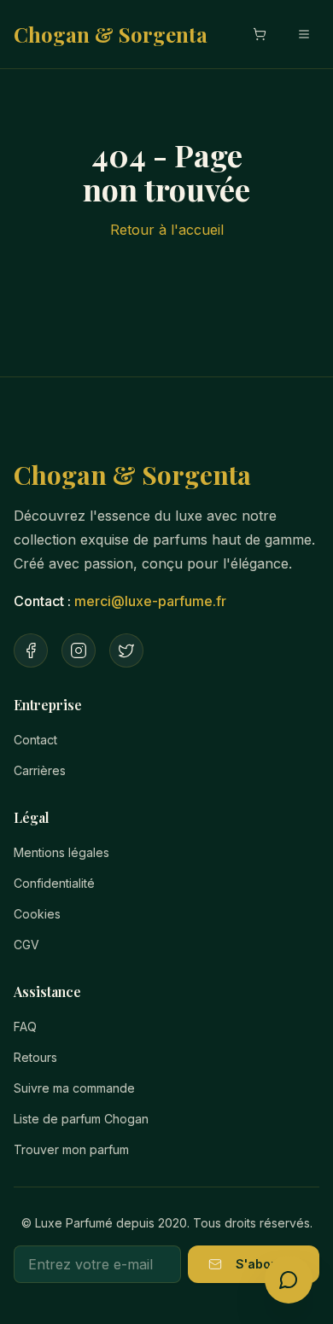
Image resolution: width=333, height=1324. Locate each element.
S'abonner (267, 1264)
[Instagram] (78, 650)
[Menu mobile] (304, 34)
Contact (35, 739)
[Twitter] (126, 650)
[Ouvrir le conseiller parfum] (289, 1280)
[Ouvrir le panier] (259, 34)
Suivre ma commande (74, 1088)
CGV (26, 944)
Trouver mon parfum (71, 1149)
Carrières (40, 770)
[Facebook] (31, 650)
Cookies (37, 914)
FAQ (25, 1026)
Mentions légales (61, 852)
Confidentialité (54, 883)
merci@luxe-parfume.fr (150, 601)
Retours (35, 1057)
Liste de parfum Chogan (81, 1118)
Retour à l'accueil (167, 229)
